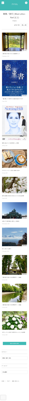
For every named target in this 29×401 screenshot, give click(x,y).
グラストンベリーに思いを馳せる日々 (11, 170)
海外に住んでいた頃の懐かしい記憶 (10, 143)
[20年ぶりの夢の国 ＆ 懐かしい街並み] (14, 210)
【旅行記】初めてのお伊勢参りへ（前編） (12, 305)
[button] (26, 3)
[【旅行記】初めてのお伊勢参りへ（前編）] (14, 293)
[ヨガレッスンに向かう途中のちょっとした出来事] (14, 320)
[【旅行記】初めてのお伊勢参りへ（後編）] (14, 265)
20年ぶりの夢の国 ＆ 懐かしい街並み (10, 221)
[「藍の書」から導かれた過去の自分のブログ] (14, 78)
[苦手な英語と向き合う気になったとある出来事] (14, 185)
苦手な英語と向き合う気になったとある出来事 (13, 196)
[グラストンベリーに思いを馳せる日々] (14, 158)
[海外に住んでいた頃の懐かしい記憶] (14, 122)
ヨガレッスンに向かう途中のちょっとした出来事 (13, 332)
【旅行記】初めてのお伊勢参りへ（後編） (12, 277)
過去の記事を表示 (14, 343)
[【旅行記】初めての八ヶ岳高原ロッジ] (14, 42)
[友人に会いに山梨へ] (14, 237)
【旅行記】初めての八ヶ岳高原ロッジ (11, 53)
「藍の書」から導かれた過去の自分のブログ (12, 98)
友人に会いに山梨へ (6, 248)
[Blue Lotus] (14, 4)
